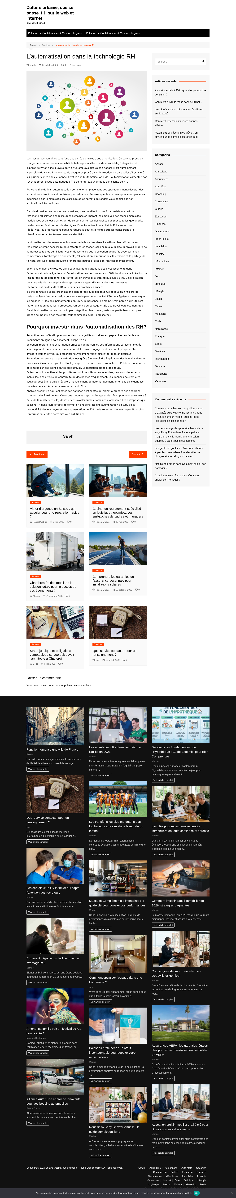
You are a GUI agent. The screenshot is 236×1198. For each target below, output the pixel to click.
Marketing (160, 313)
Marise (36, 596)
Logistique (154, 1184)
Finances (160, 224)
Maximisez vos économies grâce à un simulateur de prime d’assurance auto (176, 134)
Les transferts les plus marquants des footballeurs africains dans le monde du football (116, 826)
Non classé (161, 329)
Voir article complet (38, 769)
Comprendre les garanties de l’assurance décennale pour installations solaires (113, 580)
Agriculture (161, 171)
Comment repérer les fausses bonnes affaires (176, 123)
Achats (159, 164)
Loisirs (158, 298)
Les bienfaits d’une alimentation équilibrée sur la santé (179, 111)
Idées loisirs (162, 239)
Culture (159, 209)
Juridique (160, 284)
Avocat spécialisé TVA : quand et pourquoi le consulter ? (180, 92)
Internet (159, 269)
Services (76, 65)
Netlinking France (165, 464)
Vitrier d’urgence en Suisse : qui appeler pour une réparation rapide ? (54, 512)
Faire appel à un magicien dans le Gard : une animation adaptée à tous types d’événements (177, 436)
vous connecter (49, 685)
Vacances (160, 381)
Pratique (160, 336)
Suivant (136, 454)
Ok (196, 1193)
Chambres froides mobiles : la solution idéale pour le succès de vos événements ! (53, 586)
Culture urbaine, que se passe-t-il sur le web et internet (50, 13)
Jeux (157, 276)
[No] (232, 1193)
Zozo (35, 663)
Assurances (161, 179)
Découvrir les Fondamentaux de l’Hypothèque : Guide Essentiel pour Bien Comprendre (180, 752)
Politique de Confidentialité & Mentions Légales (55, 33)
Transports (161, 373)
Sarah (33, 65)
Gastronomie (162, 231)
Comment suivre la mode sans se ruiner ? (178, 102)
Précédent (39, 454)
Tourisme (160, 366)
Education (160, 216)
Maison (159, 306)
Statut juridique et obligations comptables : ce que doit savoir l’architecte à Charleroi (52, 654)
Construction (162, 201)
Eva (97, 660)
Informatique (162, 261)
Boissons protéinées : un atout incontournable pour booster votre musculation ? (112, 1052)
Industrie (160, 254)
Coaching (160, 194)
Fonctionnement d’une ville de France (52, 749)
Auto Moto (160, 186)
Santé (158, 343)
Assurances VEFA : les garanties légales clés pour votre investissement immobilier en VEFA (180, 1050)
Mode (158, 321)
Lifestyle (159, 291)
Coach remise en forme (168, 475)
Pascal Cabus (40, 522)
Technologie (162, 358)
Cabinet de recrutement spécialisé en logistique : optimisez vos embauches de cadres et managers (117, 512)
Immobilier (161, 246)
